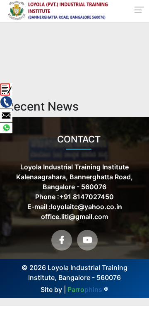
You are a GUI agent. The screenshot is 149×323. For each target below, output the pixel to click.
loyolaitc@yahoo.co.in (86, 206)
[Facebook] (61, 240)
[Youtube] (87, 240)
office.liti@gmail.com (74, 216)
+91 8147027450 (86, 197)
